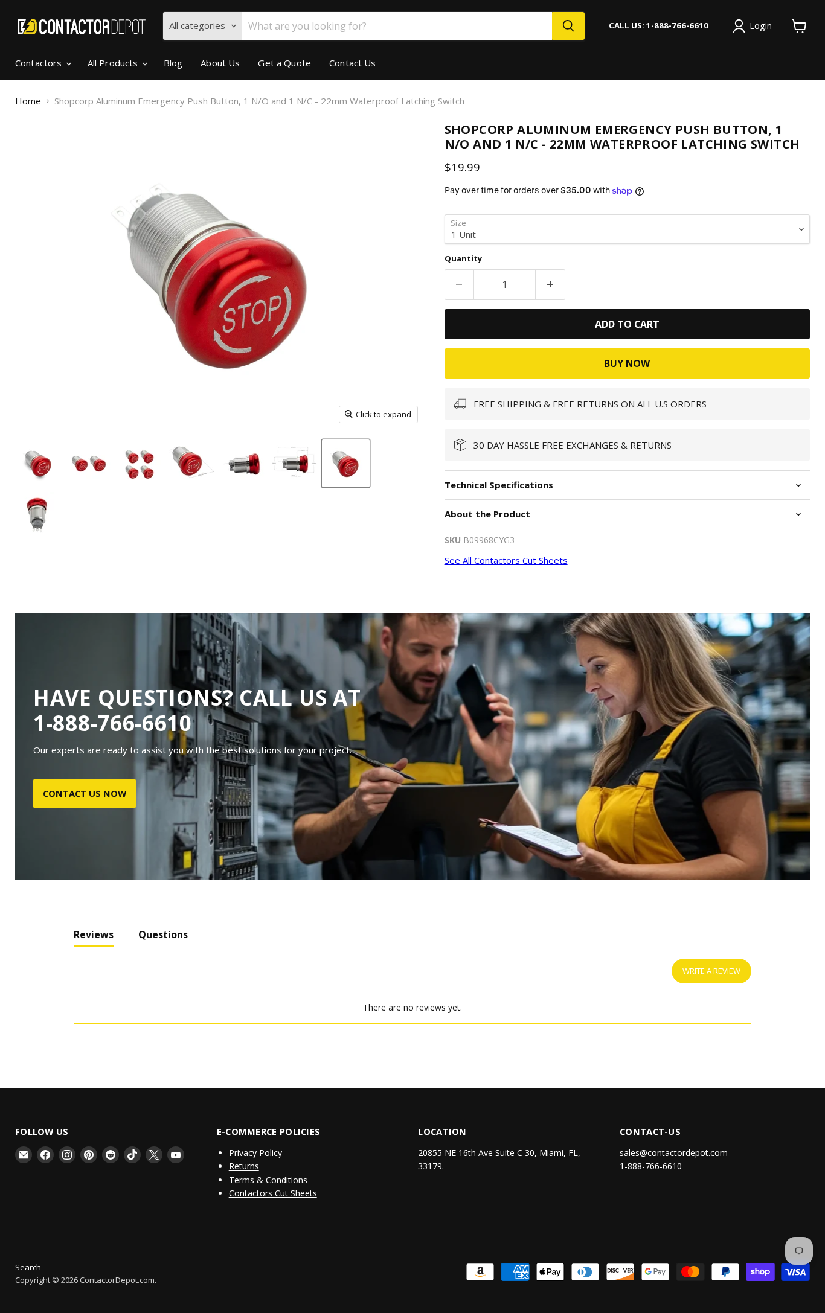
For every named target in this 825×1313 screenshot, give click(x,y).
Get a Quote (284, 63)
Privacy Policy (255, 1152)
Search (28, 1267)
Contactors (40, 63)
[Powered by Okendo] (128, 976)
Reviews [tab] (94, 934)
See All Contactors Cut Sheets (506, 560)
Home (28, 101)
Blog (173, 63)
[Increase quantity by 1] (550, 284)
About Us (220, 63)
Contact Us (352, 63)
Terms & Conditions (268, 1180)
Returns (244, 1166)
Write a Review (711, 970)
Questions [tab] (163, 934)
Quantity (463, 258)
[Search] (568, 26)
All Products (114, 63)
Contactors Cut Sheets (273, 1193)
